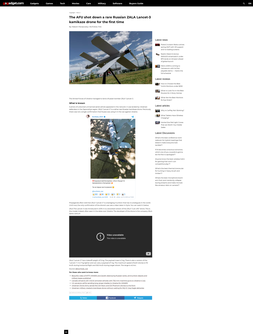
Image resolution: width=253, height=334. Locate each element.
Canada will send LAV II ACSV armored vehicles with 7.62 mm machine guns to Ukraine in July (108, 281)
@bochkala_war (81, 269)
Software (117, 3)
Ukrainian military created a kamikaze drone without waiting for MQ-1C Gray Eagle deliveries (108, 288)
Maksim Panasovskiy (80, 27)
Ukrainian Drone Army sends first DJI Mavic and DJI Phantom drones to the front (103, 286)
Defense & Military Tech (78, 292)
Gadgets (34, 3)
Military (102, 3)
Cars (88, 3)
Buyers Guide (136, 3)
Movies (75, 3)
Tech (62, 3)
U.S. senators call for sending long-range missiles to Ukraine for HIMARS (100, 283)
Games (49, 3)
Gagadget (13, 2)
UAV (89, 292)
